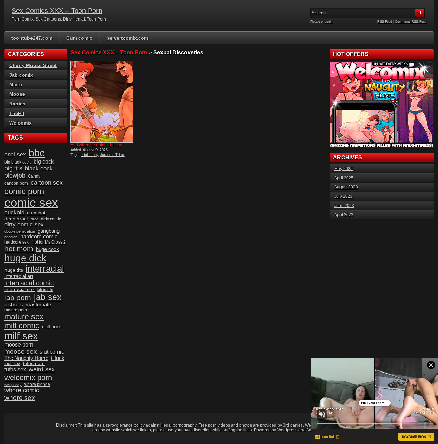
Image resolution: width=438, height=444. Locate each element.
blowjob (14, 175)
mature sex (24, 316)
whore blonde (37, 384)
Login (328, 21)
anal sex (15, 154)
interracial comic (29, 283)
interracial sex (19, 289)
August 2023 (346, 187)
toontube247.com (31, 38)
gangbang (49, 231)
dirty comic (51, 219)
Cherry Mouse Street (33, 65)
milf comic (21, 326)
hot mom (18, 248)
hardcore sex (16, 242)
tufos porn (34, 363)
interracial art (18, 276)
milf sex (21, 335)
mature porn (15, 310)
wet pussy (13, 384)
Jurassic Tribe (112, 155)
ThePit (16, 113)
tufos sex (15, 370)
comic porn (24, 191)
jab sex (48, 297)
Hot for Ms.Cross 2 (48, 242)
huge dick (25, 258)
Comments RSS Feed (410, 21)
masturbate (38, 305)
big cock (44, 162)
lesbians (13, 305)
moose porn (18, 345)
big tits (13, 168)
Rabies (17, 103)
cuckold (14, 212)
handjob (10, 237)
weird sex (42, 369)
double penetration (19, 231)
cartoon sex (47, 182)
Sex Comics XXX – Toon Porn (57, 10)
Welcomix (20, 123)
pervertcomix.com (127, 38)
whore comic (21, 390)
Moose (17, 94)
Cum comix (79, 38)
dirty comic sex (24, 224)
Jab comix (21, 75)
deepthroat (16, 218)
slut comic (52, 352)
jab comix (45, 290)
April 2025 (343, 177)
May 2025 (343, 168)
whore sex (19, 397)
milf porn (51, 326)
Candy (34, 176)
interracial (45, 268)
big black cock (17, 162)
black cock (39, 168)
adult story (89, 155)
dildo (34, 219)
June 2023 (344, 205)
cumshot (36, 213)
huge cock (47, 249)
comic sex (31, 202)
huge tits (13, 270)
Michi (15, 84)
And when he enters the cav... (97, 145)
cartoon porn (16, 183)
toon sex (12, 363)
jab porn (17, 297)
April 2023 (343, 214)
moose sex (20, 351)
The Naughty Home (26, 358)
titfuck (57, 358)
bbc (37, 152)
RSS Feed (384, 21)
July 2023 (343, 196)
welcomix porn (28, 377)
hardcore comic (38, 236)
